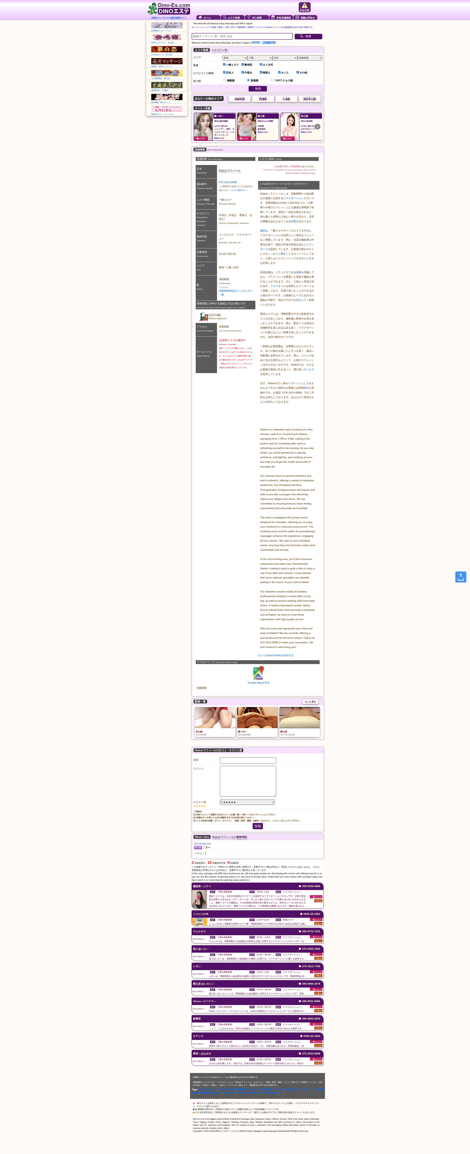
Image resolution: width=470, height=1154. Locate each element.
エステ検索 (234, 17)
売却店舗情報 (283, 17)
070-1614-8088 (228, 182)
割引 (306, 387)
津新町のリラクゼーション (300, 1089)
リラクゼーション (293, 198)
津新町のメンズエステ (249, 1089)
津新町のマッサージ (273, 1089)
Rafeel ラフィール (208, 1089)
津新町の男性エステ (211, 1093)
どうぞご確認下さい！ (239, 190)
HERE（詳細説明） (265, 42)
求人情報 (257, 17)
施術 (262, 230)
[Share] (460, 577)
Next (317, 127)
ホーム (207, 17)
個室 (298, 272)
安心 (298, 300)
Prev (198, 127)
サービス (309, 369)
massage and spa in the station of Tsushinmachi (251, 1093)
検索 (308, 36)
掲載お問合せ (308, 17)
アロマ (274, 286)
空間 (293, 221)
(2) (249, 186)
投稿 (257, 826)
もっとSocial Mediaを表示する (276, 655)
